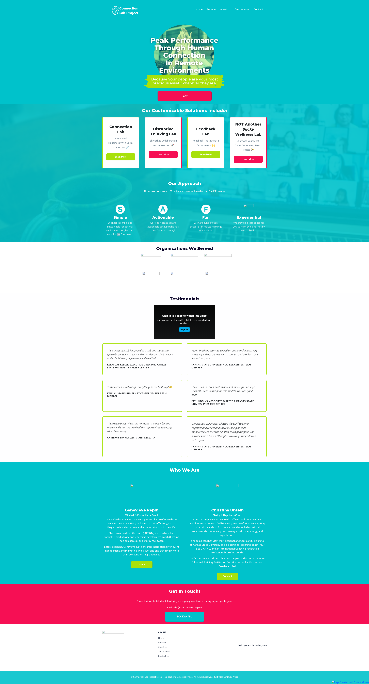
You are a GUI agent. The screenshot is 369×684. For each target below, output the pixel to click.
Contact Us (163, 656)
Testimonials (164, 651)
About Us (162, 647)
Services (162, 642)
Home (161, 638)
